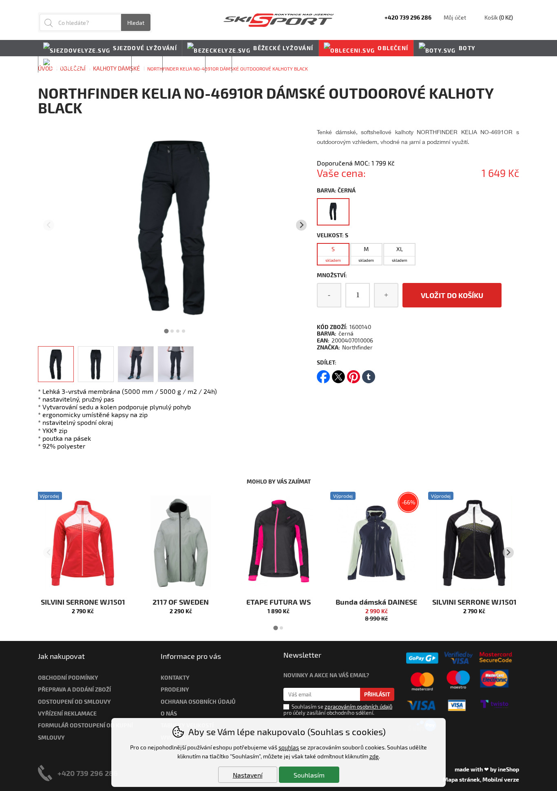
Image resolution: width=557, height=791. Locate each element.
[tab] (166, 331)
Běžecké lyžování (283, 47)
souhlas (288, 747)
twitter (338, 374)
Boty (467, 47)
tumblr (368, 374)
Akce (218, 64)
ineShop (508, 769)
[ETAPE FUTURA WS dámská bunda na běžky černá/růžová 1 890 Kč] (278, 543)
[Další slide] (301, 225)
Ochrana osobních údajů (198, 701)
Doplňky (111, 64)
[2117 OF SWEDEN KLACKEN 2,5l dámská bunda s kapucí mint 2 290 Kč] (180, 543)
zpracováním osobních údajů (358, 706)
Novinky (251, 64)
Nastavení (248, 775)
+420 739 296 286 (87, 773)
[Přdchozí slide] (48, 225)
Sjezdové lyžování (145, 47)
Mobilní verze (500, 779)
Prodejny (175, 689)
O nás (169, 713)
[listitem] (56, 364)
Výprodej (184, 64)
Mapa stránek (461, 779)
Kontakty (175, 677)
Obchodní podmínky (68, 677)
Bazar (147, 64)
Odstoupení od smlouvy (74, 701)
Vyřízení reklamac (65, 713)
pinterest (353, 374)
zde (374, 756)
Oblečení (393, 47)
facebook (323, 374)
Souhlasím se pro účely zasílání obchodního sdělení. (337, 709)
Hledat (135, 22)
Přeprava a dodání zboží (74, 689)
